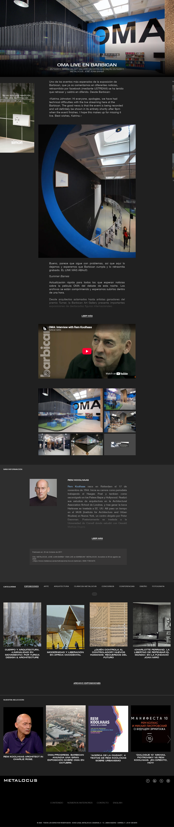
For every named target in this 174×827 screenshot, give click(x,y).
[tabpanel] (87, 643)
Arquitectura (61, 586)
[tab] (31, 586)
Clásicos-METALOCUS (85, 586)
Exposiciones (31, 586)
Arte (46, 586)
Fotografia (158, 586)
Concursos (108, 586)
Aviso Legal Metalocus (81, 823)
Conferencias (126, 586)
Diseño (143, 586)
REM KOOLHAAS (78, 480)
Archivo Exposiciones (87, 683)
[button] (8, 642)
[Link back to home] (20, 781)
